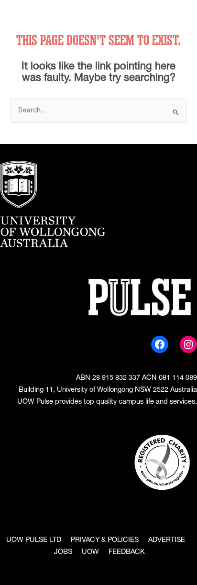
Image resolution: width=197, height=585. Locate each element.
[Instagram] (188, 344)
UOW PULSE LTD (33, 540)
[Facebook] (159, 344)
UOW (90, 552)
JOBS (63, 552)
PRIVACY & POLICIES (105, 540)
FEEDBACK (127, 552)
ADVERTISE (166, 540)
